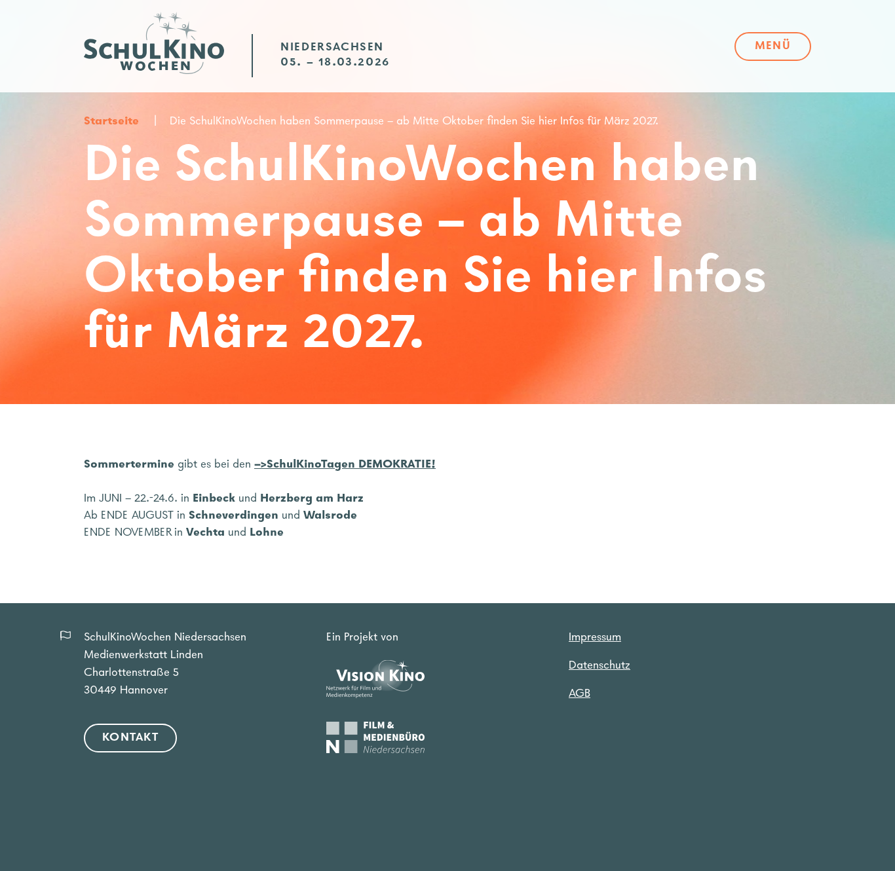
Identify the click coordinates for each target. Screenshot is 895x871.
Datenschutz (599, 666)
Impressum (595, 638)
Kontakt (130, 738)
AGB (579, 694)
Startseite (111, 122)
